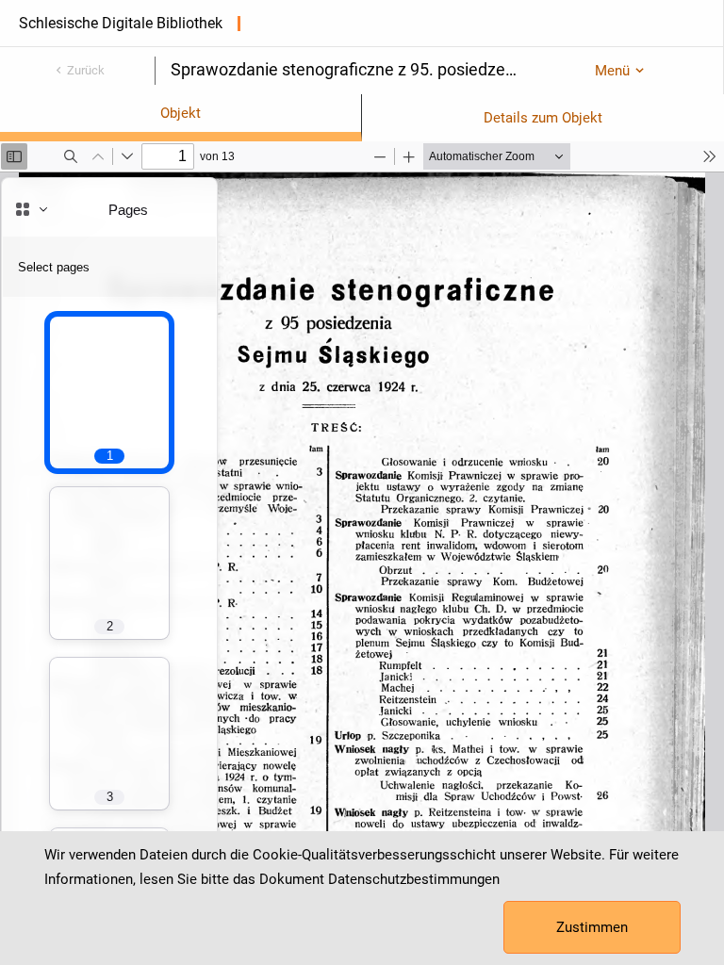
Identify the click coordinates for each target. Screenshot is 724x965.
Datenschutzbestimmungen (414, 879)
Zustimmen (592, 927)
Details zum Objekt (543, 117)
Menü (612, 70)
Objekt (180, 113)
